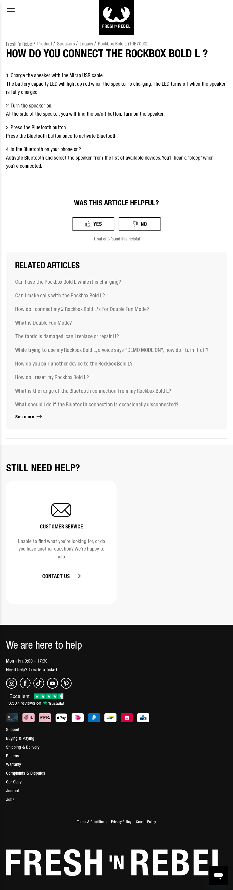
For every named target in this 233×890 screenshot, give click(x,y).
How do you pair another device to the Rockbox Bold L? (74, 363)
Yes (97, 224)
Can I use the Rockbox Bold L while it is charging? (68, 282)
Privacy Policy (121, 821)
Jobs (10, 799)
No (144, 224)
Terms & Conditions (91, 821)
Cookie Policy (146, 821)
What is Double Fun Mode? (43, 322)
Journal (12, 790)
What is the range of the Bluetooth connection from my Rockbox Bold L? (93, 391)
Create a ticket (43, 669)
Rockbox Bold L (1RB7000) (122, 43)
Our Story (14, 781)
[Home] (116, 10)
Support (12, 729)
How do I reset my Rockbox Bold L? (52, 377)
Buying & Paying (20, 738)
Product (44, 43)
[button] (61, 542)
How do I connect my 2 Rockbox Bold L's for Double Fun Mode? (82, 309)
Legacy (86, 43)
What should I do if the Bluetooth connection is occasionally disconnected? (96, 404)
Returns (12, 755)
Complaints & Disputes (25, 773)
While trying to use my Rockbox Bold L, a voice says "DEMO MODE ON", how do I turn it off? (111, 350)
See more (25, 416)
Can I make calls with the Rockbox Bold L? (60, 295)
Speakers (66, 43)
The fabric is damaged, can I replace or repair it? (67, 336)
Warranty (13, 764)
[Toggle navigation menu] (11, 10)
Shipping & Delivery (22, 746)
